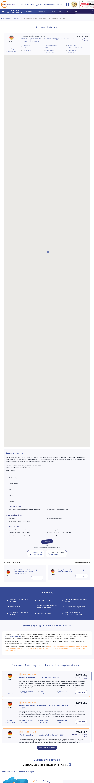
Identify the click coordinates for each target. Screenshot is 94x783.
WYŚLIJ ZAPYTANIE (27, 4)
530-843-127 (54, 555)
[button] (48, 252)
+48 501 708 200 (43, 4)
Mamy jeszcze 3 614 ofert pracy (47, 747)
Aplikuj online (47, 541)
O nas (59, 11)
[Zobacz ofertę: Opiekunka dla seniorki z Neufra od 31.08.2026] (46, 684)
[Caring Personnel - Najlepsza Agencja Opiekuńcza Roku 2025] (74, 4)
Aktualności (51, 11)
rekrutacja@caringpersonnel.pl (13, 636)
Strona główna (7, 18)
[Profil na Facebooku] (67, 4)
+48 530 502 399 (37, 555)
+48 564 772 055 (56, 4)
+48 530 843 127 (37, 552)
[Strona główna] (3, 11)
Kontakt (66, 11)
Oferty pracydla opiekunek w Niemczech (15, 11)
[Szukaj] (90, 11)
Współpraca (29, 11)
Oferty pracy (16, 18)
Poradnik (40, 11)
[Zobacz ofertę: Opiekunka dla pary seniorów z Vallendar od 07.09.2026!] (46, 741)
